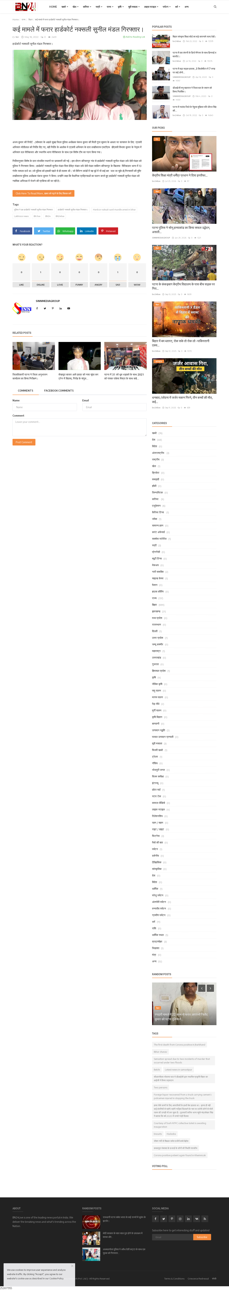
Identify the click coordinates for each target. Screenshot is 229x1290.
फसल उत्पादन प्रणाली (162, 736)
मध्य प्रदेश (157, 617)
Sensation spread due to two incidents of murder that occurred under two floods (182, 1060)
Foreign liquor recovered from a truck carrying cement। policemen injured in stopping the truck (183, 1096)
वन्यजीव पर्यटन (159, 908)
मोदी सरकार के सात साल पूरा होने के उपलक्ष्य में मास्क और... (122, 1235)
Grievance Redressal (198, 1278)
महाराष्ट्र (156, 650)
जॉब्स (154, 518)
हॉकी (154, 485)
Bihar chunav (160, 1051)
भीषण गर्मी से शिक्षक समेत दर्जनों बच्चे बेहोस (171, 1141)
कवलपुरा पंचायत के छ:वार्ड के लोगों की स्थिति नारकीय (175, 1148)
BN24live (60, 216)
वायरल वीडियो (158, 802)
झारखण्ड (156, 611)
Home (53, 6)
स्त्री (98, 6)
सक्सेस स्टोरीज (159, 538)
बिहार (30, 19)
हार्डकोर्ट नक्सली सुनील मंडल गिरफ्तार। (73, 209)
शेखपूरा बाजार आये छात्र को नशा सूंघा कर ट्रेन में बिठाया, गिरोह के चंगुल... (78, 376)
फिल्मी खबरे (157, 750)
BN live (37, 216)
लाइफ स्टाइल (150, 6)
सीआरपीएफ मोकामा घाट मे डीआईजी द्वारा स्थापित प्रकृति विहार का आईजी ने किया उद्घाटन (181, 1078)
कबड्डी (155, 479)
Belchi (157, 1069)
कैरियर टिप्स (158, 512)
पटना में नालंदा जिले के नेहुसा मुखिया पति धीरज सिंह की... (194, 108)
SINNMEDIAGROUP (48, 301)
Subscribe (202, 1237)
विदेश (154, 446)
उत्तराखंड (156, 657)
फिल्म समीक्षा (158, 776)
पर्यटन (166, 6)
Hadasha (171, 1133)
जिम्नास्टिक (157, 492)
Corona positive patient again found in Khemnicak (180, 1155)
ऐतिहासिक (156, 862)
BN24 (48, 216)
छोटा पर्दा (156, 789)
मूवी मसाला (133, 6)
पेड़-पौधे (155, 703)
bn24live (177, 41)
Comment (18, 415)
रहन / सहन (157, 822)
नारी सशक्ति (158, 571)
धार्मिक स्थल (158, 934)
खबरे (64, 6)
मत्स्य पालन (157, 697)
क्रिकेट (155, 472)
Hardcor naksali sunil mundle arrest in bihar (114, 209)
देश (153, 439)
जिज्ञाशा (155, 948)
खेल (75, 6)
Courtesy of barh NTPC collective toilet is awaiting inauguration (180, 1125)
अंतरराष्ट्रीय (158, 452)
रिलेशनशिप (157, 816)
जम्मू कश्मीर (157, 644)
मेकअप (155, 565)
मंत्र (154, 954)
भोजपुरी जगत (158, 769)
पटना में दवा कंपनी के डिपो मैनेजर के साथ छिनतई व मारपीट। (194, 54)
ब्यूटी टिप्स (157, 558)
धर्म (176, 6)
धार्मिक (155, 888)
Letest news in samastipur (178, 1069)
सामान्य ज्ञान (157, 525)
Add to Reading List (135, 37)
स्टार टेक (156, 796)
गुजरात (155, 664)
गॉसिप (155, 763)
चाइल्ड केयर (158, 578)
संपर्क (214, 1278)
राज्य (109, 6)
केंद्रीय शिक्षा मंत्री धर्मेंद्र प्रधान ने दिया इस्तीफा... (180, 175)
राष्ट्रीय (155, 459)
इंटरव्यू (155, 783)
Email (85, 400)
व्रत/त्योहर (157, 941)
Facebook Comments (59, 390)
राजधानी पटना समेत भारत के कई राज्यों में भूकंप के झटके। (124, 1219)
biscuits (158, 1133)
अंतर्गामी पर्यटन (159, 901)
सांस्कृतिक (157, 868)
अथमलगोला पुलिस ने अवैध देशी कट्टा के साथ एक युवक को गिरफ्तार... (124, 1251)
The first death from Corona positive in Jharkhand (179, 1044)
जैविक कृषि (157, 684)
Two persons (160, 1087)
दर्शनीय (155, 855)
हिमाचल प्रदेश (159, 670)
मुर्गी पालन (156, 710)
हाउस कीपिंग (158, 591)
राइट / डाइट (158, 829)
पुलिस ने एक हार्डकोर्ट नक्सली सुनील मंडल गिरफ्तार (33, 209)
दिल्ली (154, 631)
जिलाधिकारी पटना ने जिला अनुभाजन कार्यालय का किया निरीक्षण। (30, 376)
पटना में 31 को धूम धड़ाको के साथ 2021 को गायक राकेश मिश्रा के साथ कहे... (124, 376)
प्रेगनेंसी (156, 551)
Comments (25, 390)
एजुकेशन (156, 505)
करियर (86, 6)
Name (16, 400)
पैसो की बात (157, 842)
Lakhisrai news (21, 216)
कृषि (120, 6)
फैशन (154, 584)
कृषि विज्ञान (157, 717)
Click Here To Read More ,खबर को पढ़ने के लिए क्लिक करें (43, 193)
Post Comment (24, 442)
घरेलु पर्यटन (157, 895)
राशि (154, 928)
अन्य (187, 6)
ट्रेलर (155, 756)
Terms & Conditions (174, 1278)
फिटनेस (156, 835)
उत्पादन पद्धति (158, 730)
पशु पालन (156, 690)
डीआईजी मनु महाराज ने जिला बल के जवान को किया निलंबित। (192, 89)
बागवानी (155, 723)
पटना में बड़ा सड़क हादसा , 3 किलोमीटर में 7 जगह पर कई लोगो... (194, 70)
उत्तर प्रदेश (157, 637)
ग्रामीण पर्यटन (158, 915)
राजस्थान (156, 624)
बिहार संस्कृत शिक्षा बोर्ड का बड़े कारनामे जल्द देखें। (194, 36)
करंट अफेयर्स (158, 532)
